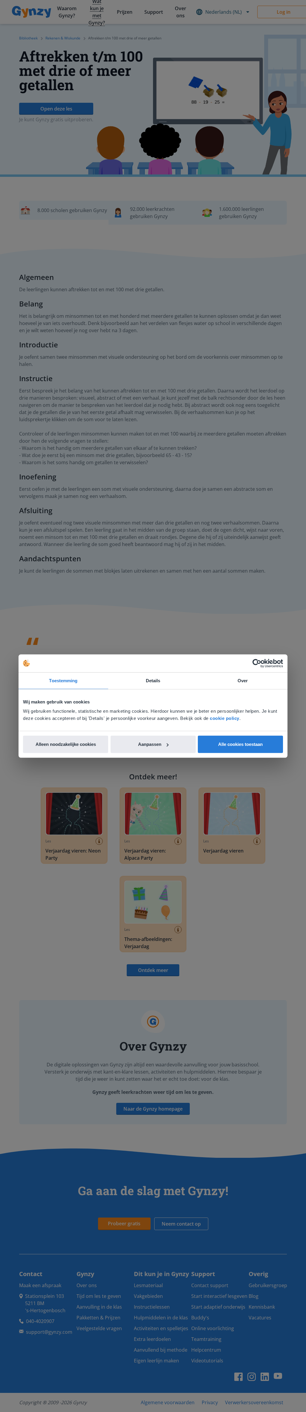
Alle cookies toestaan (240, 744)
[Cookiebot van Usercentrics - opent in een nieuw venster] (257, 663)
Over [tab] (243, 680)
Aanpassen (149, 744)
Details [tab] (153, 680)
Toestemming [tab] (63, 680)
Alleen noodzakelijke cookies (66, 744)
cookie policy (224, 718)
